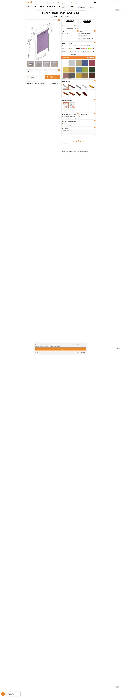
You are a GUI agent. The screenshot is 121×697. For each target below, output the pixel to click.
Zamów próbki (90, 57)
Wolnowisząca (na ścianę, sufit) (87, 38)
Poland (115, 0)
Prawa (82, 118)
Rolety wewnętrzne (51, 10)
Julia (93, 51)
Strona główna (39, 10)
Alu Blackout (91, 53)
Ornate (77, 53)
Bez (64, 123)
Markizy (40, 6)
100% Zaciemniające (89, 45)
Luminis (82, 51)
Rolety (28, 6)
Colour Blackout (73, 54)
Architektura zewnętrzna (81, 6)
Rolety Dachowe (64, 6)
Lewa (82, 116)
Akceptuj (60, 349)
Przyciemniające (79, 45)
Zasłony (51, 6)
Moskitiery (57, 6)
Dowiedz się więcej (55, 83)
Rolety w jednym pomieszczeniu (70, 125)
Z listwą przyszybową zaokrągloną (70, 118)
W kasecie (66, 33)
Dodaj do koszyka (53, 77)
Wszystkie (72, 45)
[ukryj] (20, 692)
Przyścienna (83, 40)
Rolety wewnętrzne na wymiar (62, 10)
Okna (72, 6)
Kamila (77, 51)
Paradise (88, 51)
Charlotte (72, 53)
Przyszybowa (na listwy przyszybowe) (84, 36)
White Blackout (83, 53)
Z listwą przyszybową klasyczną (70, 116)
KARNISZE (45, 6)
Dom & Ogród (92, 6)
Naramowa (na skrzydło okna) (86, 33)
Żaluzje (34, 6)
